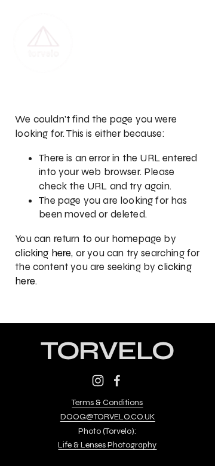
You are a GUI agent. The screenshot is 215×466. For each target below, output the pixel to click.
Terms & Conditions (107, 402)
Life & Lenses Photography (107, 445)
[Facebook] (117, 381)
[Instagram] (98, 381)
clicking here (43, 253)
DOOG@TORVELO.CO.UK (107, 417)
